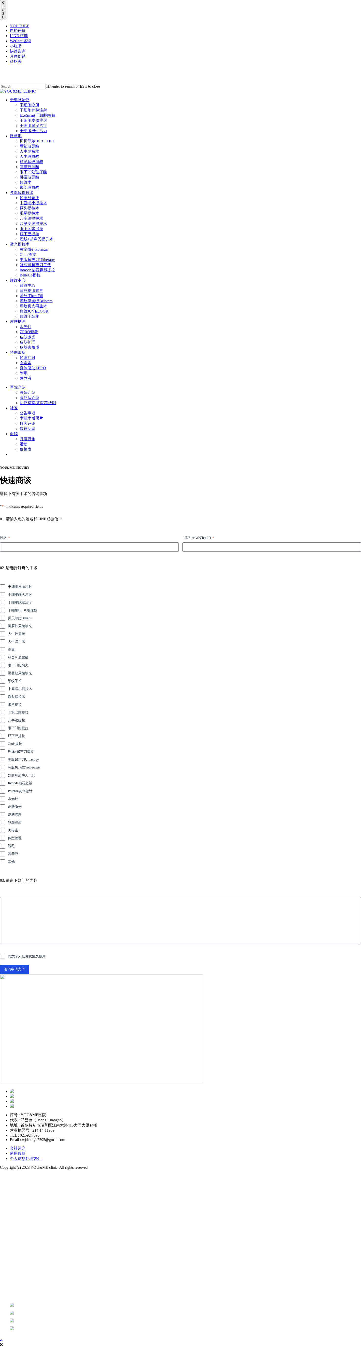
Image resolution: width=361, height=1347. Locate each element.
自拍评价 (18, 30)
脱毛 (11, 846)
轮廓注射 (15, 822)
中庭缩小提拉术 (20, 689)
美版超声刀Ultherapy (23, 759)
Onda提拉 (15, 744)
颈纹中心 (23, 1219)
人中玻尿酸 (16, 634)
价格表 (16, 61)
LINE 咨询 (19, 36)
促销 (17, 1266)
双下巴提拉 (16, 736)
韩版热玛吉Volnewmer (24, 767)
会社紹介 (18, 1148)
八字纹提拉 (16, 720)
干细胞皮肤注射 (20, 587)
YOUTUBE (19, 26)
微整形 (20, 1191)
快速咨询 (18, 51)
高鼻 (11, 649)
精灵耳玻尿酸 (18, 657)
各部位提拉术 (30, 1201)
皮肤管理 (15, 814)
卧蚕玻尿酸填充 (20, 673)
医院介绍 (23, 1247)
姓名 (5, 538)
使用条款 (18, 1153)
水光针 (13, 799)
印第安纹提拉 (18, 712)
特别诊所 (23, 1238)
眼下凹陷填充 (18, 665)
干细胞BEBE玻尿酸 (22, 610)
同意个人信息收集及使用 (27, 956)
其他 (11, 862)
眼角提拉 (15, 704)
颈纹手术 (15, 681)
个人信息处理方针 (25, 1158)
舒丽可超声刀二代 (21, 775)
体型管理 (15, 838)
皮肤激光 (15, 807)
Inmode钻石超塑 (20, 783)
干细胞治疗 (27, 1182)
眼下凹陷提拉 (18, 728)
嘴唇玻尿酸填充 (20, 626)
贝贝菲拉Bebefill (20, 618)
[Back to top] (1, 1340)
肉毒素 (13, 830)
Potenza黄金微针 (20, 791)
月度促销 (18, 56)
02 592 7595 (15, 1286)
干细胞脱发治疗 (20, 602)
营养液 (13, 854)
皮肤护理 (23, 1229)
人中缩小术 (16, 642)
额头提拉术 (16, 697)
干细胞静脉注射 (20, 594)
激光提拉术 (27, 1210)
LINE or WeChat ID (198, 538)
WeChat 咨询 (20, 41)
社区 (17, 1257)
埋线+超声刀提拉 (21, 752)
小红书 (16, 46)
